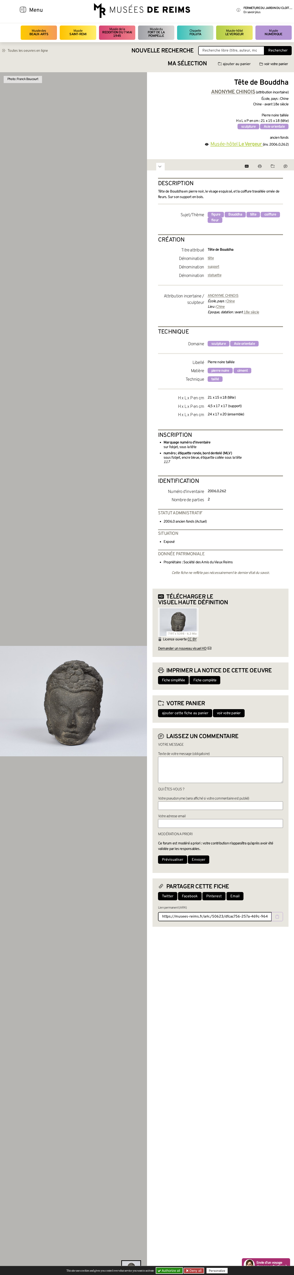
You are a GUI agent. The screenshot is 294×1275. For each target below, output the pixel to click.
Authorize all (170, 1270)
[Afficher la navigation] (23, 10)
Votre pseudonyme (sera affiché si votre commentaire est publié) (203, 798)
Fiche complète (204, 680)
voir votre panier (276, 64)
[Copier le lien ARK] (277, 916)
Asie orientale (274, 126)
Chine (230, 301)
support (213, 267)
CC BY (192, 639)
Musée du (156, 32)
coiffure (270, 214)
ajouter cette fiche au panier (185, 713)
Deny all (195, 1270)
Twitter (167, 896)
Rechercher (278, 50)
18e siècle (251, 312)
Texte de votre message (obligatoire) (183, 754)
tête (253, 214)
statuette (214, 275)
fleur (215, 220)
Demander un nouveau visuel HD (182, 648)
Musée (77, 32)
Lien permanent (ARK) (172, 908)
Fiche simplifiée (173, 680)
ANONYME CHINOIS (223, 296)
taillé (215, 379)
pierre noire (220, 370)
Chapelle (195, 32)
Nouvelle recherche (162, 51)
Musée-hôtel (234, 32)
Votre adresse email (172, 816)
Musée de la (117, 32)
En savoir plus (251, 12)
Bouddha (235, 214)
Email (235, 896)
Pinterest (214, 896)
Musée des (38, 32)
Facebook (190, 896)
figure (215, 214)
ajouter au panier (237, 64)
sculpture (248, 126)
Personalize (217, 1270)
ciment (242, 370)
